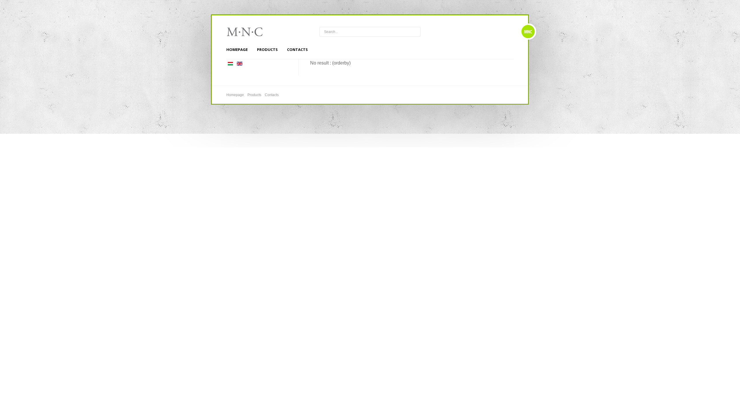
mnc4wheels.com (248, 31)
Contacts (297, 49)
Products (267, 49)
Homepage (237, 49)
